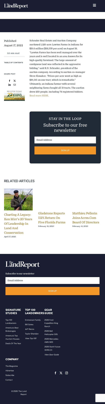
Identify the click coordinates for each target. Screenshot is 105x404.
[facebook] (55, 373)
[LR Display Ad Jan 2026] (14, 91)
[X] (14, 81)
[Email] (14, 85)
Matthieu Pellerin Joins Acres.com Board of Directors (85, 218)
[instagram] (66, 373)
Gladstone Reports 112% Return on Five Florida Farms (51, 218)
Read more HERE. (39, 95)
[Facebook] (9, 81)
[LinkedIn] (9, 85)
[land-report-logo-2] (16, 4)
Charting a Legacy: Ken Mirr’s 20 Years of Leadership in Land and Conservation (18, 223)
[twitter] (61, 373)
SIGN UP (65, 150)
